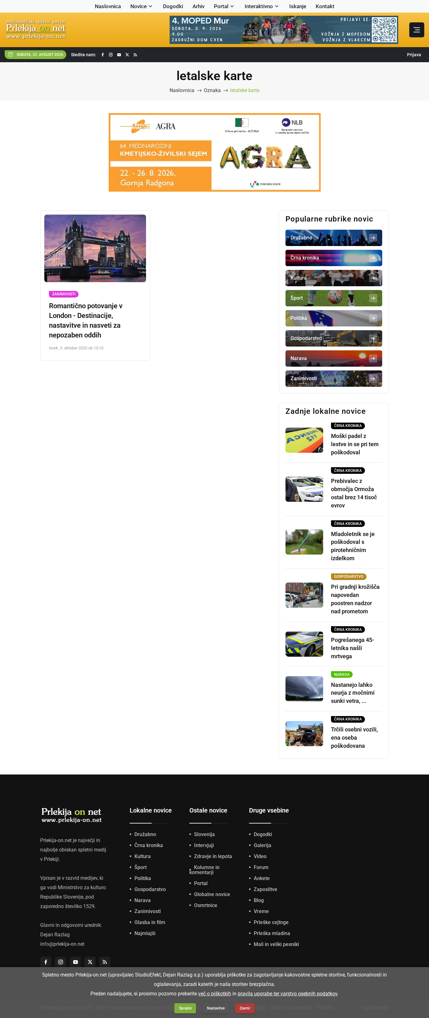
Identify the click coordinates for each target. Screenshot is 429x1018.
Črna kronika (148, 845)
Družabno (145, 834)
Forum (261, 867)
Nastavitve (216, 1008)
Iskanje (297, 6)
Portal (221, 6)
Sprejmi (185, 1008)
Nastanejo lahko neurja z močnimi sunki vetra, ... (353, 692)
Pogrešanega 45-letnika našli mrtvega (352, 648)
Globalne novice (212, 894)
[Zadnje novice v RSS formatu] (135, 55)
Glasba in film (149, 922)
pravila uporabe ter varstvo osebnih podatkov (287, 994)
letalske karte (244, 90)
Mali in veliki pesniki (276, 944)
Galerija (262, 845)
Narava (142, 900)
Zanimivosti (63, 294)
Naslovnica (108, 6)
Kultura (142, 856)
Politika (142, 878)
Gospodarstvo (150, 889)
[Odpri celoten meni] (417, 29)
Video (260, 856)
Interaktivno (259, 6)
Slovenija (204, 834)
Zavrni (245, 1008)
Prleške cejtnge (271, 922)
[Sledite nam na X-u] (127, 55)
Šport (140, 867)
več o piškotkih (214, 994)
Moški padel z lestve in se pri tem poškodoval (355, 444)
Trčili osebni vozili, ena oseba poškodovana (354, 737)
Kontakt (325, 6)
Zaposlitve (265, 889)
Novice (138, 6)
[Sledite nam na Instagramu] (111, 55)
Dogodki (173, 6)
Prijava (414, 54)
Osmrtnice (205, 905)
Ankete (262, 878)
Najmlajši (144, 933)
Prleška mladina (272, 933)
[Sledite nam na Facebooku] (102, 55)
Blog (259, 900)
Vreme (261, 911)
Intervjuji (204, 845)
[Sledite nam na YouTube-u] (119, 55)
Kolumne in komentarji (204, 869)
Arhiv (198, 6)
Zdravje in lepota (213, 856)
